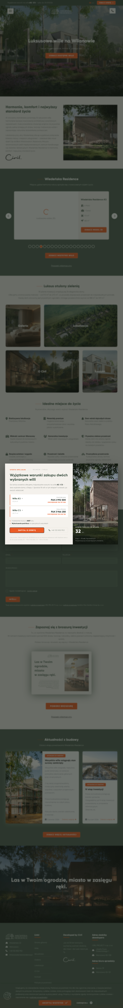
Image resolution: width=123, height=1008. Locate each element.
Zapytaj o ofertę (27, 530)
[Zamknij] (114, 467)
